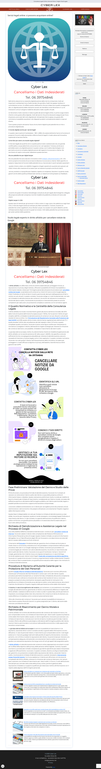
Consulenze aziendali (82, 151)
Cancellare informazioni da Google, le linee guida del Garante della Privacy (43, 696)
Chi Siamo (80, 149)
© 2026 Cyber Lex (50, 754)
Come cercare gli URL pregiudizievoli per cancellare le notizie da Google (42, 684)
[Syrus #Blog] (50, 5)
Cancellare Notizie (32, 9)
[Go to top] (2, 766)
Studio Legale (80, 181)
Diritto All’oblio (81, 160)
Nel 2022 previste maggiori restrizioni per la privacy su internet (40, 722)
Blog (78, 143)
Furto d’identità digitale (83, 168)
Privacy (50, 762)
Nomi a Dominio (81, 173)
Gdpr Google (85, 9)
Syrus (53, 767)
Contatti (79, 157)
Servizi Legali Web (82, 176)
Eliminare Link (67, 9)
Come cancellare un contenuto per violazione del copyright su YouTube (42, 671)
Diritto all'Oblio (14, 9)
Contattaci (80, 154)
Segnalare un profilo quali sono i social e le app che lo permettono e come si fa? (44, 709)
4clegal (44, 159)
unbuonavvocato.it (53, 159)
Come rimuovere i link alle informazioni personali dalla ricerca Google (42, 734)
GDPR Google (80, 171)
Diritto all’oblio (81, 162)
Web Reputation (81, 183)
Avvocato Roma (84, 178)
